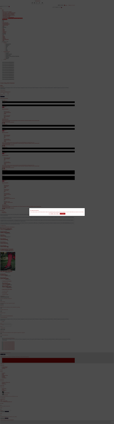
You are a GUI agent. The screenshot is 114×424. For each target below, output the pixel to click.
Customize (51, 213)
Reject (57, 213)
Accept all (62, 213)
